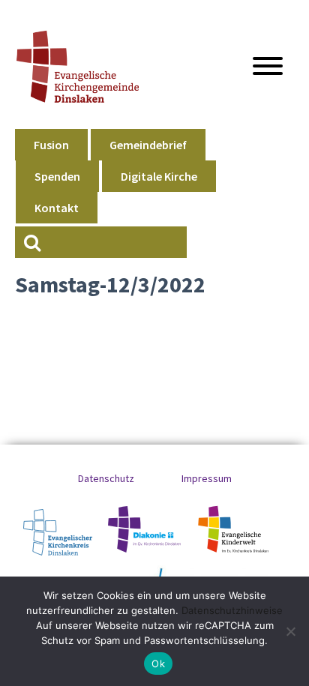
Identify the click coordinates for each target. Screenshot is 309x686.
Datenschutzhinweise (232, 610)
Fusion (51, 144)
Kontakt (56, 207)
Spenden (57, 176)
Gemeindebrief (148, 144)
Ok (158, 664)
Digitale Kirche (159, 176)
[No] (290, 631)
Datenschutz (106, 478)
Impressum (207, 478)
